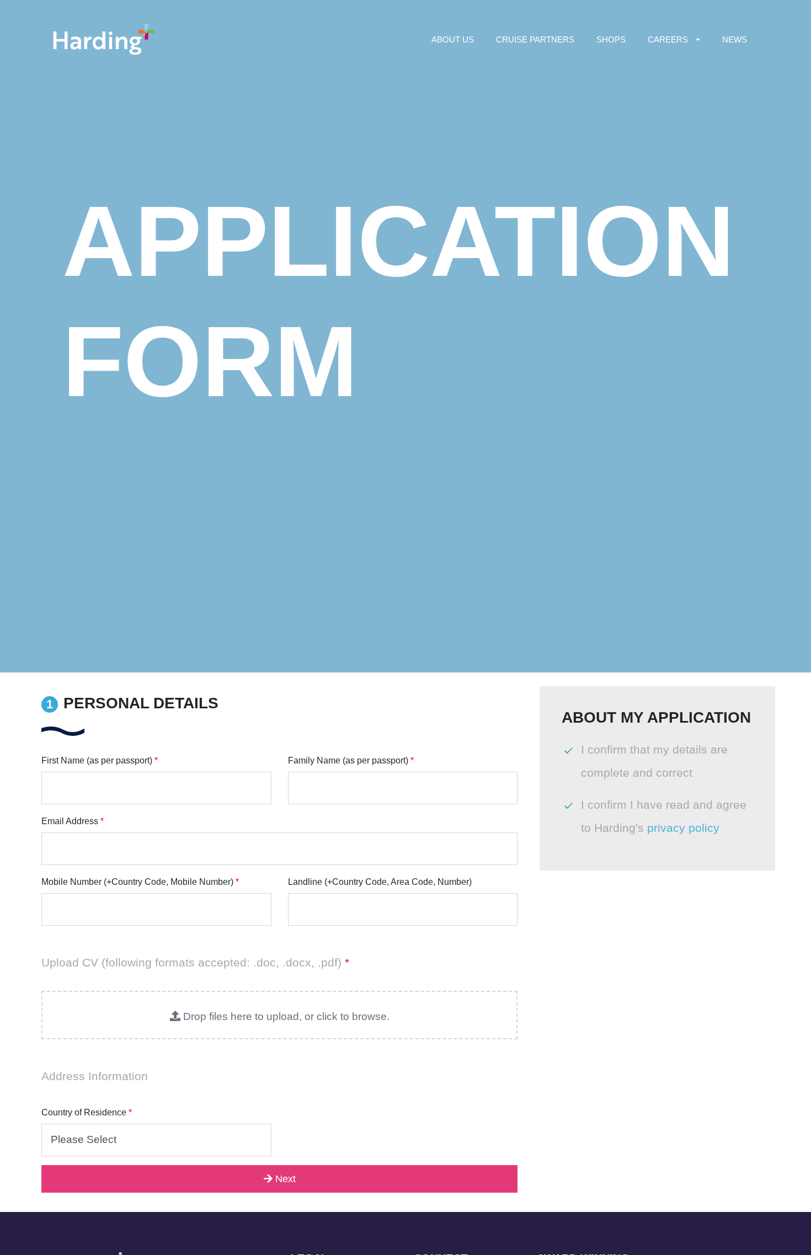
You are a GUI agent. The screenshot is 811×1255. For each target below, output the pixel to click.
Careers (668, 39)
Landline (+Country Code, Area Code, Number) (380, 881)
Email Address (72, 821)
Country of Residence (86, 1112)
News (734, 39)
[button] (279, 1015)
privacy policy (683, 827)
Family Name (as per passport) (351, 760)
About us (452, 39)
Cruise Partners (535, 39)
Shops (611, 39)
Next (284, 1178)
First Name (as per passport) (99, 760)
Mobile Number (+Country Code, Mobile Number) (140, 881)
